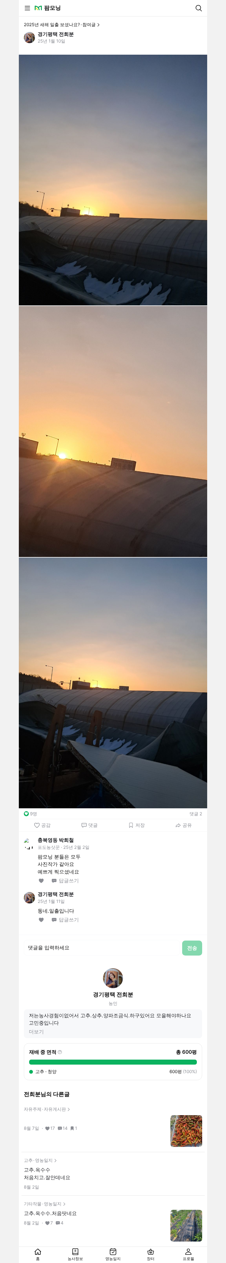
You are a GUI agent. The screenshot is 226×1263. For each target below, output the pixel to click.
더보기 (36, 1032)
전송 (192, 948)
